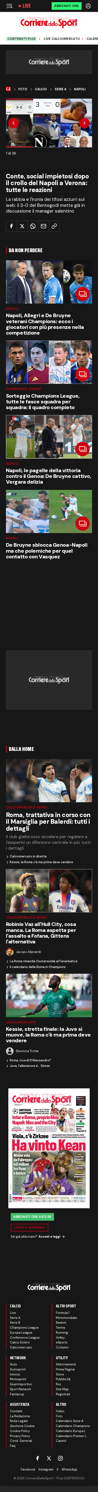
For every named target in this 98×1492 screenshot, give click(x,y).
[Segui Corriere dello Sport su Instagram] (60, 1458)
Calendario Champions (73, 1426)
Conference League (25, 1338)
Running (62, 1333)
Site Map (62, 1389)
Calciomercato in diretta (28, 856)
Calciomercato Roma (26, 807)
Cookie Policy (20, 1431)
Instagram (46, 1469)
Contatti (16, 1411)
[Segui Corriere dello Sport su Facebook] (37, 1458)
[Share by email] (43, 226)
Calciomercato (21, 1022)
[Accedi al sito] (88, 6)
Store (60, 1374)
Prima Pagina (65, 1369)
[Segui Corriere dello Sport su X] (49, 1458)
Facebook (28, 1469)
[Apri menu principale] (9, 6)
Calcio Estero (20, 1342)
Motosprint (18, 1379)
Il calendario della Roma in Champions (38, 967)
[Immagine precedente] (13, 123)
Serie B (15, 1323)
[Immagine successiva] (84, 123)
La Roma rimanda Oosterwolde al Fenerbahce (44, 961)
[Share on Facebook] (11, 226)
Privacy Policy (20, 1436)
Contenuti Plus (21, 39)
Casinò (61, 1441)
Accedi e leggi (49, 1237)
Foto (22, 89)
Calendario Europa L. (71, 1431)
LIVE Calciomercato (62, 39)
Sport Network (20, 1389)
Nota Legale (19, 1421)
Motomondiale (66, 1318)
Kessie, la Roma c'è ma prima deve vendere (41, 862)
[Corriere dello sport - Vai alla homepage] (49, 22)
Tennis (60, 1328)
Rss (58, 1384)
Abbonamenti (66, 1364)
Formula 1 (62, 1313)
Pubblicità (63, 1379)
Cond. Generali (21, 1441)
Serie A (60, 89)
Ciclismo (62, 1347)
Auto (13, 1364)
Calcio (41, 89)
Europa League (21, 1333)
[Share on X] (22, 226)
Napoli (80, 89)
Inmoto (15, 1374)
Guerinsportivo (21, 1384)
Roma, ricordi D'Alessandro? (30, 1060)
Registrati (63, 1394)
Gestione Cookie (22, 1426)
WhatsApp (69, 1469)
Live (27, 6)
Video (60, 1411)
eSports (62, 1342)
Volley (60, 1338)
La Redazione (20, 1416)
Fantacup (17, 1394)
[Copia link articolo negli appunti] (54, 226)
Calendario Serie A (69, 1421)
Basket (61, 1323)
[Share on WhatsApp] (33, 226)
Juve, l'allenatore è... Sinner (30, 1066)
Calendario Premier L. (71, 1436)
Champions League (23, 388)
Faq (12, 1446)
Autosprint (18, 1369)
